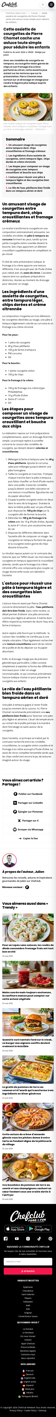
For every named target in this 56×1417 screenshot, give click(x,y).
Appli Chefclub (28, 1343)
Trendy (34, 13)
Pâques (28, 1298)
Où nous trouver (28, 1336)
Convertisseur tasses (27, 1316)
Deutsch (30, 1374)
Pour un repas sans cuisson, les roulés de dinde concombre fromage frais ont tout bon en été (28, 948)
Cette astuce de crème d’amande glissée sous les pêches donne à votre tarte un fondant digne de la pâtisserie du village (27, 1139)
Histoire (28, 1339)
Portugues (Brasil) (30, 1396)
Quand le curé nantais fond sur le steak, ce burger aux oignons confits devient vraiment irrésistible (27, 1043)
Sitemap (42, 1410)
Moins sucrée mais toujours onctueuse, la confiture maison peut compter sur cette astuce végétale (27, 996)
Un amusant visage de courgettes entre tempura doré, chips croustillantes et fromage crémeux (26, 148)
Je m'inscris (28, 1271)
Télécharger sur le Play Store (39, 1228)
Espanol (29, 1385)
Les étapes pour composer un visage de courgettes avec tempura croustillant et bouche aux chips (28, 169)
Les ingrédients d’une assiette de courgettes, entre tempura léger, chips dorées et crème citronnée (28, 158)
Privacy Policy (16, 1410)
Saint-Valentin (28, 1294)
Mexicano (29, 1389)
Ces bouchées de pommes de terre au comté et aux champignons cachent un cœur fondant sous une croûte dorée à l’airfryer (26, 1190)
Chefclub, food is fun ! (16, 13)
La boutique (28, 1332)
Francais (30, 1370)
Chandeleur (28, 1290)
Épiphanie (28, 1287)
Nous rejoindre (28, 1358)
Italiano (29, 1392)
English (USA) (30, 1381)
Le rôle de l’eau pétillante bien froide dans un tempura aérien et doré (28, 189)
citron (36, 272)
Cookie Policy (30, 1410)
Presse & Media (28, 1347)
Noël (28, 1305)
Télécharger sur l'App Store (15, 1228)
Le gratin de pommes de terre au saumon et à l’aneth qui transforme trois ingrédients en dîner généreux (28, 1090)
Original (28, 1312)
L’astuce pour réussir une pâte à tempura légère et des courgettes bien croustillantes (27, 180)
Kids (28, 1309)
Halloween (28, 1301)
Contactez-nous (28, 1354)
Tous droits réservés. (46, 1407)
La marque (28, 1329)
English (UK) (29, 1378)
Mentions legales (28, 1350)
